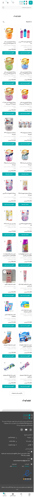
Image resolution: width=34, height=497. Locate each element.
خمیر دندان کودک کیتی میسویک (10, 315)
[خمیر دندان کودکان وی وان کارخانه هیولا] (9, 367)
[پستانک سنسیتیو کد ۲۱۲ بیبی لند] (25, 124)
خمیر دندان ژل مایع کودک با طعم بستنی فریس (25, 255)
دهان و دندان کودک (11, 286)
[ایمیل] (32, 459)
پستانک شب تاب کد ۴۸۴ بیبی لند (26, 164)
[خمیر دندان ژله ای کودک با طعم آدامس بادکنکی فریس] (9, 246)
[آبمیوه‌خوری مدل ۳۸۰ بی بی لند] (25, 33)
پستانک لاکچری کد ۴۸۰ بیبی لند (9, 194)
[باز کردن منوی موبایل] (30, 2)
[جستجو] (3, 7)
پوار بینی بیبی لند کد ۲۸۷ (10, 224)
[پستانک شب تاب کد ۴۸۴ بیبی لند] (25, 155)
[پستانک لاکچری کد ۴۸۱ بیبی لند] (25, 215)
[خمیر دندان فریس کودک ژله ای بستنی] (25, 276)
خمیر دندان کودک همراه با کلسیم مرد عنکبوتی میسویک (25, 346)
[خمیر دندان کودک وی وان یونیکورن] (25, 367)
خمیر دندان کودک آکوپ (10, 284)
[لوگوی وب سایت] (23, 2)
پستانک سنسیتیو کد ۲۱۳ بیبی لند (10, 133)
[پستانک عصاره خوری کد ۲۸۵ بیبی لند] (25, 185)
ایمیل (28, 458)
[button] (25, 52)
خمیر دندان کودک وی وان (10, 345)
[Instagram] (22, 430)
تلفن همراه (14, 464)
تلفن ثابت (27, 464)
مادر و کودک (26, 47)
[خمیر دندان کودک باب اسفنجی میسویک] (25, 304)
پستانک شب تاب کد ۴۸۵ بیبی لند (10, 164)
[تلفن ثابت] (32, 464)
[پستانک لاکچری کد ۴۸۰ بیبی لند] (9, 185)
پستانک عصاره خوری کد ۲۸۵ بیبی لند (25, 194)
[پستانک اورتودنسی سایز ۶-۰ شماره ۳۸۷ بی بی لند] (9, 94)
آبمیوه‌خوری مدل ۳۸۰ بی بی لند (25, 42)
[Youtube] (26, 430)
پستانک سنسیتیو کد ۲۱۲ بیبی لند (26, 133)
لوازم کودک (29, 45)
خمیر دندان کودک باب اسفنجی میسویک (26, 311)
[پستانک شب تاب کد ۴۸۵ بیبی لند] (9, 155)
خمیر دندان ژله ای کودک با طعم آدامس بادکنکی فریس (9, 255)
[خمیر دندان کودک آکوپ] (9, 276)
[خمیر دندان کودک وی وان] (9, 337)
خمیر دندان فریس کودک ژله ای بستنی (25, 285)
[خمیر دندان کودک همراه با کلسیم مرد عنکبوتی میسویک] (25, 337)
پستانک (8, 45)
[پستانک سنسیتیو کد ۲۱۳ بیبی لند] (9, 124)
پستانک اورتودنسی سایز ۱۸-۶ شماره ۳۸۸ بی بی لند (9, 42)
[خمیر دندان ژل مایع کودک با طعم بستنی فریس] (25, 246)
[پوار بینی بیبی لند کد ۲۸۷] (9, 215)
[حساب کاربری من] (3, 2)
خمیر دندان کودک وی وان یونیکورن (26, 376)
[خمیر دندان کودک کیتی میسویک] (9, 306)
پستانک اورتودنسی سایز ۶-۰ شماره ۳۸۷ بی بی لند (9, 103)
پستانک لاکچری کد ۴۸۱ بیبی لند (25, 224)
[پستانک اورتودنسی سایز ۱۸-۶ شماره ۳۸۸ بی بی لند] (9, 33)
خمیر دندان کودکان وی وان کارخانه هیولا (9, 376)
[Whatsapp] (31, 430)
